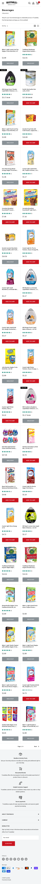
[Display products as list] (38, 26)
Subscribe (8, 844)
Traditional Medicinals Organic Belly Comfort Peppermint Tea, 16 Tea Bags (30, 50)
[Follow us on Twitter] (7, 859)
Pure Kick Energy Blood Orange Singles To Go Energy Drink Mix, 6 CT (10, 169)
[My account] (33, 3)
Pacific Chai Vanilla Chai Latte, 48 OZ (29, 90)
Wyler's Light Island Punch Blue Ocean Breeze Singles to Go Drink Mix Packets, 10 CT (9, 686)
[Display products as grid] (35, 26)
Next (35, 746)
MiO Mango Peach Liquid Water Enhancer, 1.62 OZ (29, 328)
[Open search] (29, 3)
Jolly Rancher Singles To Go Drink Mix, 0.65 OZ (9, 368)
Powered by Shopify (6, 880)
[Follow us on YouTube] (18, 859)
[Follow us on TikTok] (22, 859)
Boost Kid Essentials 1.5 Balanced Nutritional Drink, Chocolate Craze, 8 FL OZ (9, 487)
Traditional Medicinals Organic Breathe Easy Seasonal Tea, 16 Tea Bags (29, 566)
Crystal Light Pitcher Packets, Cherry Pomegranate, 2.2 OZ (8, 407)
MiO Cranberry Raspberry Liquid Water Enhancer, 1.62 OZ (30, 407)
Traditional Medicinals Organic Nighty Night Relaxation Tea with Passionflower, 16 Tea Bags (9, 566)
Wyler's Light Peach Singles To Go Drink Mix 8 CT (30, 646)
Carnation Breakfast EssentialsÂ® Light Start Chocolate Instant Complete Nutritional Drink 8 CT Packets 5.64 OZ (30, 209)
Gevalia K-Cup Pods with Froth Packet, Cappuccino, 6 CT (30, 129)
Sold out (10, 63)
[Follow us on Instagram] (11, 859)
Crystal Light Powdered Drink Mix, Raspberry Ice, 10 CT (30, 686)
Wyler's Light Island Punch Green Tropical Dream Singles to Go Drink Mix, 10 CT (29, 606)
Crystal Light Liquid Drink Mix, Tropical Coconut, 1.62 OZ (30, 169)
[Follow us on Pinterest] (14, 859)
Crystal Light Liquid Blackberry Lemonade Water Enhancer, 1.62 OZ (10, 288)
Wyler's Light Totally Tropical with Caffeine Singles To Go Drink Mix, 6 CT (10, 646)
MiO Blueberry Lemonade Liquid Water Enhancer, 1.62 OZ (30, 288)
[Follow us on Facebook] (3, 859)
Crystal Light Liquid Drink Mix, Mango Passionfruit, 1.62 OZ (9, 328)
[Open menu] (3, 3)
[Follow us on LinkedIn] (26, 859)
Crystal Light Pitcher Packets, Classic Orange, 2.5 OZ (30, 368)
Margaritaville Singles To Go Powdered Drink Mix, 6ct (10, 606)
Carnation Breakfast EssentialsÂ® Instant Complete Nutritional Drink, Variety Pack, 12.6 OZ (10, 209)
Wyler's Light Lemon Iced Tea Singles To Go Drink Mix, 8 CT (10, 50)
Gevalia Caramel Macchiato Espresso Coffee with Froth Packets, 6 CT (9, 249)
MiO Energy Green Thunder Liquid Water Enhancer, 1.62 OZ (10, 90)
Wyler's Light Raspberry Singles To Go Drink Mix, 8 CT (30, 725)
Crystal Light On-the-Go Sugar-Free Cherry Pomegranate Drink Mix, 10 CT (30, 487)
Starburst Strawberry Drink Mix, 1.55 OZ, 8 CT (30, 447)
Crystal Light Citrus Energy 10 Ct (9, 527)
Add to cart (30, 103)
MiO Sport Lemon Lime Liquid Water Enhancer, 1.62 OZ (30, 527)
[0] (37, 3)
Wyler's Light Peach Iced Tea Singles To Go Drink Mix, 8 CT (10, 129)
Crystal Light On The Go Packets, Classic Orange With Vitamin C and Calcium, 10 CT (30, 249)
